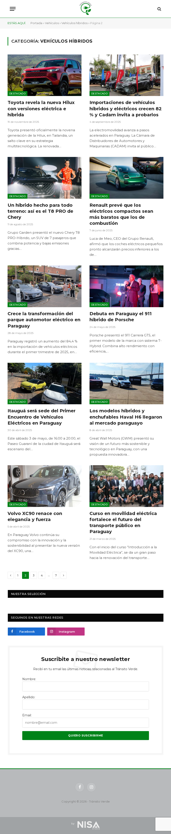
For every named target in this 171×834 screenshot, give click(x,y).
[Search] (159, 9)
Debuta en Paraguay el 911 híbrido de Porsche (121, 316)
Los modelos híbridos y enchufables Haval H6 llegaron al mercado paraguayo (126, 416)
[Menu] (13, 9)
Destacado (17, 93)
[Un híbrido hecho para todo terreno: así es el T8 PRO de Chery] (44, 178)
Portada (36, 23)
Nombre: (29, 679)
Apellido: (28, 697)
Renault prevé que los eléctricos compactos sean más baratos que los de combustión (121, 214)
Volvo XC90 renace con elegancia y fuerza (35, 516)
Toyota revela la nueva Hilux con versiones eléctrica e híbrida (41, 108)
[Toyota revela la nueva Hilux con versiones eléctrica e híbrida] (44, 75)
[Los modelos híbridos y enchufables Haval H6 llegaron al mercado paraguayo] (126, 383)
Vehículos (52, 23)
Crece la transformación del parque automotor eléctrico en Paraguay (44, 319)
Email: (27, 715)
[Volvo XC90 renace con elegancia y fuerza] (44, 486)
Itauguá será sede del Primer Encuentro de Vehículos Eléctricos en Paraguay (41, 416)
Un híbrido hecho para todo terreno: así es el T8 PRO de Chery (40, 211)
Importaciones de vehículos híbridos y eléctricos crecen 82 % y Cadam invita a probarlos (126, 108)
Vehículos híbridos (74, 23)
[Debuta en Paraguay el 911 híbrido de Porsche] (126, 286)
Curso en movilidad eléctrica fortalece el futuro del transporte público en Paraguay (123, 522)
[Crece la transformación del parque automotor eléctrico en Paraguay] (44, 286)
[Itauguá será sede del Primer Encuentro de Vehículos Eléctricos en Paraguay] (44, 383)
